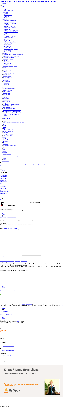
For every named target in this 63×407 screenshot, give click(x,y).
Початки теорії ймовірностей (7, 63)
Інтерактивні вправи (4, 137)
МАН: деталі (5, 115)
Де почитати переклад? (3, 177)
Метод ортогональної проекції (6, 118)
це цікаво (8, 164)
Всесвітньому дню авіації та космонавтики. (27, 304)
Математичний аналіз (5, 12)
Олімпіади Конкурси (4, 103)
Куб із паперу (5, 33)
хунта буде (12, 165)
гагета (27, 165)
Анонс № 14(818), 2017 (5, 140)
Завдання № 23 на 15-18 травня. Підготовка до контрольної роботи (11, 28)
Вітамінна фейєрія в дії (6, 61)
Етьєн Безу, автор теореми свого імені (7, 154)
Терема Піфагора (5, 79)
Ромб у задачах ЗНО (5, 86)
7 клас (52, 164)
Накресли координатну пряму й (3, 175)
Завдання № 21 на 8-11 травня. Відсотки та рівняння (10, 27)
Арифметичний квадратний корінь (7, 76)
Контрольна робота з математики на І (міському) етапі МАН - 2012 (11, 114)
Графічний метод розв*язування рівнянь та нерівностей (10, 62)
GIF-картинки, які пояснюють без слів (7, 74)
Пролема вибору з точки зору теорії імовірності (8, 73)
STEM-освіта (3, 136)
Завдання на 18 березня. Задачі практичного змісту (10, 20)
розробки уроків (2, 164)
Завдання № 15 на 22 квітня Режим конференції (9, 26)
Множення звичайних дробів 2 (7, 44)
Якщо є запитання (4, 3)
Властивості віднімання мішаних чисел (8, 37)
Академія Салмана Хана (23, 165)
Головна (1, 196)
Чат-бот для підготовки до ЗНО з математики (8, 135)
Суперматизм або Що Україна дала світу (6, 355)
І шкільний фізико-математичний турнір (7, 107)
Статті (2, 116)
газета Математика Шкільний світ (36, 164)
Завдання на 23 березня (6, 21)
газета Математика (45, 165)
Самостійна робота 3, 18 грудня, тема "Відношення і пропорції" (11, 49)
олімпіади (3, 317)
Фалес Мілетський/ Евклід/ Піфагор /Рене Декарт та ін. (9, 129)
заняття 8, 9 (4, 150)
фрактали (29, 165)
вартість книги (2, 192)
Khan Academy (17, 165)
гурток (16, 164)
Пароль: (1, 168)
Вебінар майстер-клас (5, 67)
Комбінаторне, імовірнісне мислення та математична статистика (10, 92)
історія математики (30, 164)
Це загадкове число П (6, 11)
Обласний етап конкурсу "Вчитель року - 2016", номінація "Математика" (13, 261)
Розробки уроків (5, 60)
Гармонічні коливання (6, 13)
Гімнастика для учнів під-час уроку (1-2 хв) (8, 65)
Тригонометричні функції (6, 98)
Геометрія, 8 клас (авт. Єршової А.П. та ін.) (8, 90)
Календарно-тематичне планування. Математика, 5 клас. (9, 57)
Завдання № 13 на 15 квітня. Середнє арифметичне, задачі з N (11, 25)
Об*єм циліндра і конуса (7, 84)
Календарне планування (3, 178)
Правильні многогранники (7, 17)
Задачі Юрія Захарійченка (6, 83)
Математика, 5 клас (5, 19)
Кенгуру (57, 164)
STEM (49, 165)
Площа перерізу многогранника (6, 119)
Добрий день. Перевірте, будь (3, 176)
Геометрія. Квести (4, 146)
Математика (3, 8)
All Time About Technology (3, 180)
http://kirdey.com (18, 321)
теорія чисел (1, 183)
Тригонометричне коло (5, 80)
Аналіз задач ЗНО (5, 75)
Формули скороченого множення (6, 53)
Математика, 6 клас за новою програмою (7, 95)
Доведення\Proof (5, 126)
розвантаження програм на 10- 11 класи (4, 191)
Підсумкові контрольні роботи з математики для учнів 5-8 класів (10, 85)
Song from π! (5, 9)
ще (0, 195)
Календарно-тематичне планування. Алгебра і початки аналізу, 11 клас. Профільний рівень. (13, 54)
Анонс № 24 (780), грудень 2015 (6, 143)
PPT (25, 164)
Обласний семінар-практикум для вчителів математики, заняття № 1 (10, 156)
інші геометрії (5, 164)
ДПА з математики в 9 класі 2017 (6, 81)
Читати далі (3, 258)
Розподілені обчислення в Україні (5, 161)
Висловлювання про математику (6, 100)
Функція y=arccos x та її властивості (8, 15)
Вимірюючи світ (5, 125)
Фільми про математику (4, 123)
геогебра (51, 165)
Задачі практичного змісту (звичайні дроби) (9, 41)
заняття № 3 (4, 158)
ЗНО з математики (4, 151)
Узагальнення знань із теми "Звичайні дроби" (9, 51)
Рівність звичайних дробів (7, 47)
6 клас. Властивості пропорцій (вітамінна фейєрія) (9, 36)
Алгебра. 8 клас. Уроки (5, 89)
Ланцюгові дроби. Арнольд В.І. (6, 93)
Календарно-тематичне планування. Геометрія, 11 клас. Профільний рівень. (11, 55)
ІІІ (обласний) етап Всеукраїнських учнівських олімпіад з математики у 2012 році (12, 110)
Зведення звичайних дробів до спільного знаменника (10, 42)
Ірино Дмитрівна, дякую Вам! (3, 182)
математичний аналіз (43, 164)
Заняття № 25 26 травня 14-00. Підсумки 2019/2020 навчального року (12, 31)
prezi (46, 164)
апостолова (15, 165)
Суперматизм (4, 121)
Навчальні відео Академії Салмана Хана (7, 78)
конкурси (14, 164)
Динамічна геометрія (5, 133)
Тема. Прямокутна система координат (8, 50)
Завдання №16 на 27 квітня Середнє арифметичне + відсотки (11, 30)
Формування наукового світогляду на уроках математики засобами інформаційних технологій (13, 122)
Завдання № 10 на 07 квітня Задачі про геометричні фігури (10, 23)
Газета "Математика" (4, 138)
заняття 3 (4, 149)
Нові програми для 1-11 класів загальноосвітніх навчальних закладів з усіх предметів (12, 58)
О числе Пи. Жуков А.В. (5, 97)
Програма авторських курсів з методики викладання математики (10, 66)
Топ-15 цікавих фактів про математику (7, 102)
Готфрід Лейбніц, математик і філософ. (7, 153)
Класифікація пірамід (6, 16)
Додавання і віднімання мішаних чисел (8, 39)
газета (12, 164)
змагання (55, 164)
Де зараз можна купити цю (3, 190)
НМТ (2, 155)
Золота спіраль (4, 127)
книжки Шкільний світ (54, 165)
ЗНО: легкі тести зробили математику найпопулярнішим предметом (11, 82)
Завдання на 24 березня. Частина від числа (9, 22)
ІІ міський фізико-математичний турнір (7, 109)
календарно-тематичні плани (20, 164)
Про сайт (3, 6)
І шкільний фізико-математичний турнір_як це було (9, 290)
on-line (26, 164)
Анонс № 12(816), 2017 (5, 139)
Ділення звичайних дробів (7, 40)
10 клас (42, 165)
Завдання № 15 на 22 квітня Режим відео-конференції (8, 346)
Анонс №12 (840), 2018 (5, 144)
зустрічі (61, 164)
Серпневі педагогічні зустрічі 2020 (7, 70)
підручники (59, 164)
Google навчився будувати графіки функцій (8, 131)
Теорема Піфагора (6, 64)
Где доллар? (4, 72)
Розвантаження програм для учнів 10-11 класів (8, 59)
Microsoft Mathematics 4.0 (5, 132)
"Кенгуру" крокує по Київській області (6, 345)
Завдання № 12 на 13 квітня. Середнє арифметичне (10, 24)
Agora (3, 124)
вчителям (11, 164)
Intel (20, 165)
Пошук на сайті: (2, 4)
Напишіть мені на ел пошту (3, 193)
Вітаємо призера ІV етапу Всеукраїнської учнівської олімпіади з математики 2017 (12, 111)
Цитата (2, 216)
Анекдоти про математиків (6, 99)
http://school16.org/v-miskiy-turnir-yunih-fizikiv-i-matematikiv (10, 228)
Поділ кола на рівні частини (6, 68)
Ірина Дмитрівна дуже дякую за (3, 186)
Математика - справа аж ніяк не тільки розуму (8, 7)
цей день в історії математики (3, 165)
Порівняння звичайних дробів (7, 46)
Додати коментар (3, 214)
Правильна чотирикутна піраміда (6, 120)
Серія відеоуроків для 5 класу (7, 34)
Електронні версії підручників (6, 91)
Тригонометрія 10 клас (6, 14)
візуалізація (39, 165)
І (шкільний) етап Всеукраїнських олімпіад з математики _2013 (10, 106)
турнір (40, 164)
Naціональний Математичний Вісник (34, 165)
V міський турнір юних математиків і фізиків (8, 105)
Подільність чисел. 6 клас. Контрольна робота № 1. (10, 45)
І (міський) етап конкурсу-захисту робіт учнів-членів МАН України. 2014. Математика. (14, 112)
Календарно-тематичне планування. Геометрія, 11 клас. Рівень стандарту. (11, 56)
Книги (2, 87)
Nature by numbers (5, 71)
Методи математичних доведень (6, 101)
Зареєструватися (3, 170)
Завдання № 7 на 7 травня (7, 29)
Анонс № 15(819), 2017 (5, 141)
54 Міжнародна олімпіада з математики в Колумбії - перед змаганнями (11, 104)
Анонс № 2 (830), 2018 (5, 142)
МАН (2, 213)
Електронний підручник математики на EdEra (8, 134)
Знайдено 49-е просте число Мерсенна (8, 10)
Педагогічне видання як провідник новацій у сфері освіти (9, 145)
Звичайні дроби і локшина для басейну (7, 77)
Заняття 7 (4, 148)
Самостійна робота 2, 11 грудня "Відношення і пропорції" (10, 48)
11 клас (10, 165)
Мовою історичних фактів (4, 152)
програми (8, 165)
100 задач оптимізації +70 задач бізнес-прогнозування (9, 88)
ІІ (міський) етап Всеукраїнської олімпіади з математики (9, 108)
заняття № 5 (4, 159)
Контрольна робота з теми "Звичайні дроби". (9, 43)
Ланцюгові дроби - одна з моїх (3, 181)
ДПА (24, 164)
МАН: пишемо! (3, 199)
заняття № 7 (4, 160)
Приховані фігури (5, 128)
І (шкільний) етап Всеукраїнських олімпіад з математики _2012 (9, 350)
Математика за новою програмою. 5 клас (7, 94)
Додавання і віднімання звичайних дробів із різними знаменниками (11, 38)
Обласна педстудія (2, 185)
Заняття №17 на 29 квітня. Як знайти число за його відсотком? (11, 32)
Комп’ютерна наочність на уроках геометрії (8, 117)
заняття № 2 (4, 157)
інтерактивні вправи (49, 164)
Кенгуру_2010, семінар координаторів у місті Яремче (6, 314)
